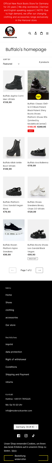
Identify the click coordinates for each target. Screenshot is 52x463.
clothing (10, 310)
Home (9, 294)
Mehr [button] (14, 451)
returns (9, 382)
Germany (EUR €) (25, 426)
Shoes (9, 302)
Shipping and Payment (17, 374)
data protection (14, 351)
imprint (9, 344)
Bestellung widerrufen (20, 457)
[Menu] (47, 33)
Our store (10, 325)
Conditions (11, 366)
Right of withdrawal (16, 359)
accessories (12, 317)
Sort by (6, 59)
